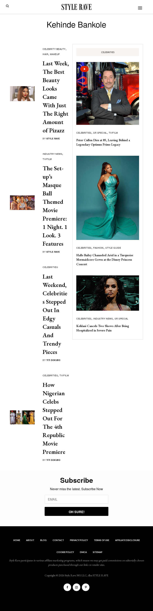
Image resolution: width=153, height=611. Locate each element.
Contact (58, 540)
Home (16, 540)
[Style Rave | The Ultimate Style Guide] (76, 7)
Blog (43, 540)
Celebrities (50, 267)
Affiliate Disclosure (127, 540)
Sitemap (97, 552)
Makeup (55, 54)
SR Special (100, 132)
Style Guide (113, 247)
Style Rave (53, 138)
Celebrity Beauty (54, 48)
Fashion (98, 247)
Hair (45, 54)
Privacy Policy (79, 540)
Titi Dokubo (53, 360)
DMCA (83, 552)
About (30, 540)
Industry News (52, 153)
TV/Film (47, 159)
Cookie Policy (65, 552)
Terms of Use (101, 540)
